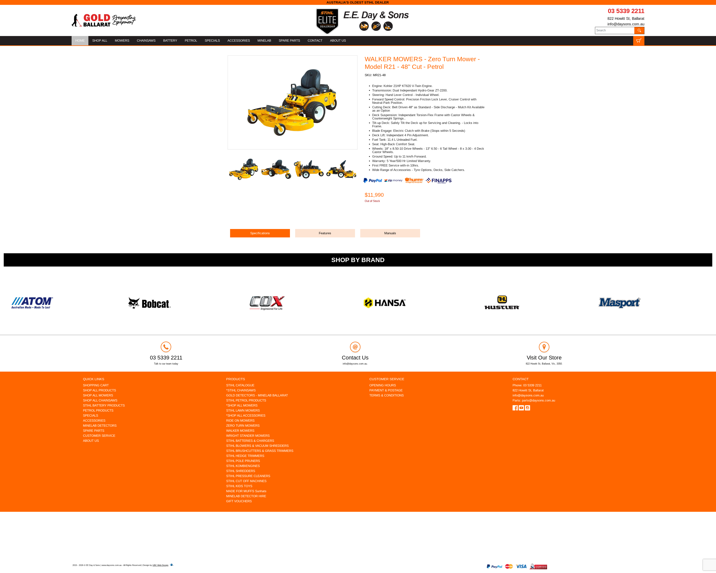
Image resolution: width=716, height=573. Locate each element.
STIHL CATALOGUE (240, 385)
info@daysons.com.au (625, 24)
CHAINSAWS (146, 40)
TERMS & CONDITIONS (386, 395)
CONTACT (315, 40)
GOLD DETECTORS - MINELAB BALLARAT (257, 395)
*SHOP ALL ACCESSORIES (245, 415)
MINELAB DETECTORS (100, 425)
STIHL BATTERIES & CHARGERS (250, 441)
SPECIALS (212, 40)
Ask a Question (382, 218)
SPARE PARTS (289, 40)
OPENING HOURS (382, 385)
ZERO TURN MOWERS (243, 425)
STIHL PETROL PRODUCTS (246, 400)
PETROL (191, 40)
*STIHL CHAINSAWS (241, 390)
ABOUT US (338, 40)
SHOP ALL (99, 40)
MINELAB (264, 40)
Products (235, 379)
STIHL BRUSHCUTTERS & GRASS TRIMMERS (259, 451)
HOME (80, 40)
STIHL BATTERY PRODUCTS (104, 405)
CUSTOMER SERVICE (99, 435)
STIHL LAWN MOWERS (243, 410)
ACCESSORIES (238, 40)
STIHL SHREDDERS (240, 471)
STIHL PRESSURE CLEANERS (248, 476)
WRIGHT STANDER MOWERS (248, 435)
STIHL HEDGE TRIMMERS (245, 456)
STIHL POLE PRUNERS (243, 461)
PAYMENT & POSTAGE (386, 390)
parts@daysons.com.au (538, 400)
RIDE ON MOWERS (240, 420)
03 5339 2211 (626, 10)
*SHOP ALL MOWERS (241, 405)
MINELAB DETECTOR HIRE (246, 496)
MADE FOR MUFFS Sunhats (246, 491)
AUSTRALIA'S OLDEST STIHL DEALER (358, 2)
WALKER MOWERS (240, 430)
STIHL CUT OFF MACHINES (246, 481)
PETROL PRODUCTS (98, 410)
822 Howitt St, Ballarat (625, 18)
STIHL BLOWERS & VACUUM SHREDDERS (257, 446)
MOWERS (122, 40)
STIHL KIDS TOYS (239, 486)
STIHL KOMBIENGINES (243, 466)
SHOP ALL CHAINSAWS (100, 400)
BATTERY (170, 40)
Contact (521, 379)
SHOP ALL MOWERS (98, 395)
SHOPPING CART (96, 385)
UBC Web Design (160, 565)
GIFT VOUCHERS (239, 501)
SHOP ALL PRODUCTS (99, 390)
